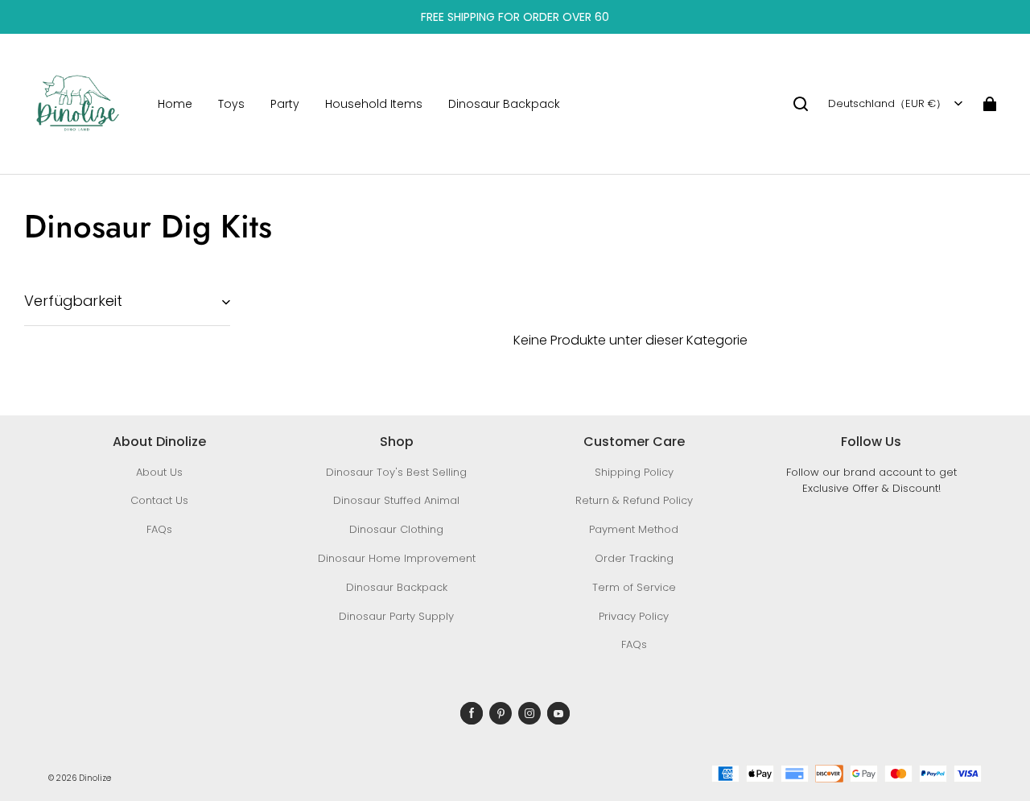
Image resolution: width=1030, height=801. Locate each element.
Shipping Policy (634, 472)
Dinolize (95, 778)
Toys (231, 104)
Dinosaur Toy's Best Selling (396, 472)
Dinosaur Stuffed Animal (396, 500)
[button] (801, 104)
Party (284, 104)
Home (175, 104)
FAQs (159, 529)
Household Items (373, 104)
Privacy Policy (634, 616)
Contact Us (159, 500)
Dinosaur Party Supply (396, 616)
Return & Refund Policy (634, 500)
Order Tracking (634, 558)
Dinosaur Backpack (504, 104)
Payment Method (633, 529)
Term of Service (634, 587)
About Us (159, 472)
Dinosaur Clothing (396, 529)
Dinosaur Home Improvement (397, 558)
